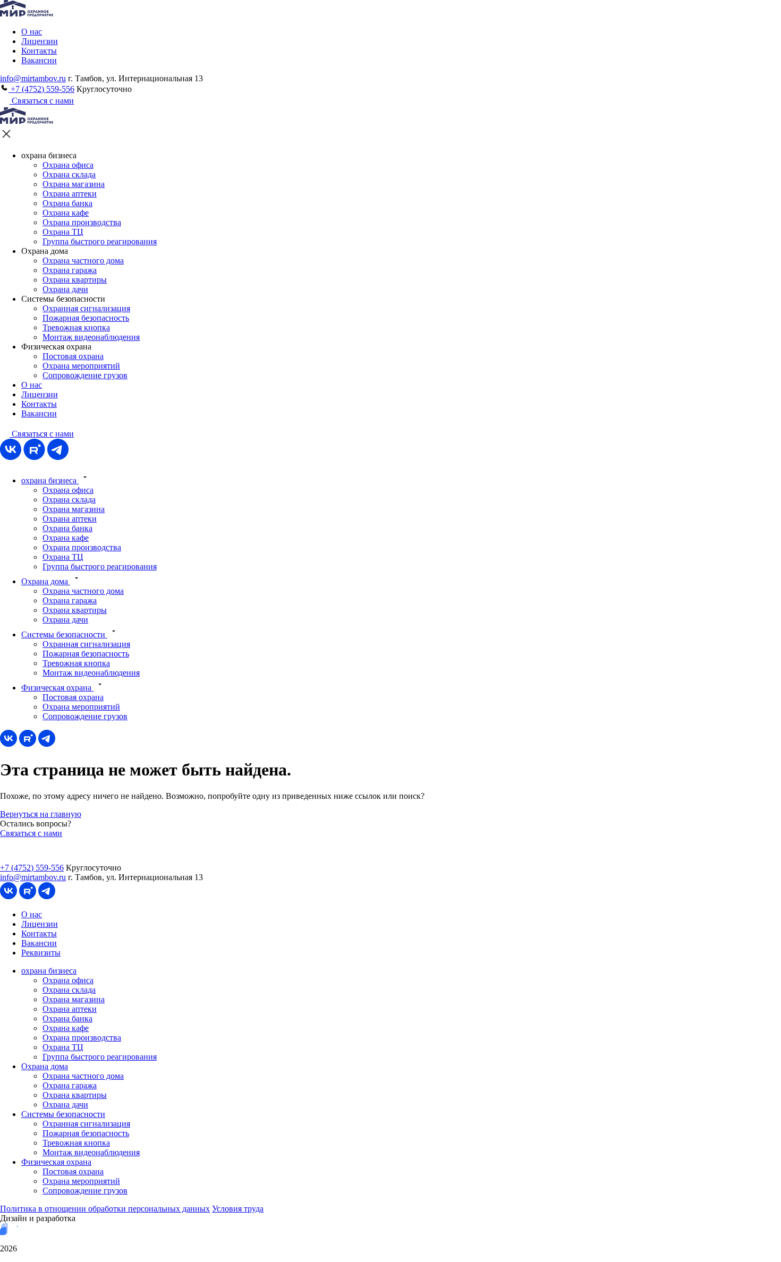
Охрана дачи (65, 289)
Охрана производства (82, 222)
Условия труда (238, 1208)
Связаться (42, 433)
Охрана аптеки (70, 193)
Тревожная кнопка (76, 327)
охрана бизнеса (50, 480)
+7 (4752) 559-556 (41, 88)
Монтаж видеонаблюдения (91, 337)
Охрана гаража (70, 270)
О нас (31, 31)
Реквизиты (41, 952)
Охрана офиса (68, 164)
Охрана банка (67, 203)
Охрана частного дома (83, 260)
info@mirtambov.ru (33, 78)
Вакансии (39, 60)
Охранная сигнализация (86, 308)
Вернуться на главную (40, 813)
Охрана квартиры (75, 279)
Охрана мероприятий (81, 365)
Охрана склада (69, 174)
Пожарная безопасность (86, 317)
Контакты (39, 50)
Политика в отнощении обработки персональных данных (105, 1208)
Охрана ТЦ (63, 231)
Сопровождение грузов (85, 375)
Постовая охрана (73, 356)
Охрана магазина (74, 184)
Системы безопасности (64, 634)
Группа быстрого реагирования (100, 241)
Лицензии (39, 41)
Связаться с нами (42, 100)
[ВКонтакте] (10, 457)
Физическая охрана (57, 687)
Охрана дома (45, 581)
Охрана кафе (66, 212)
